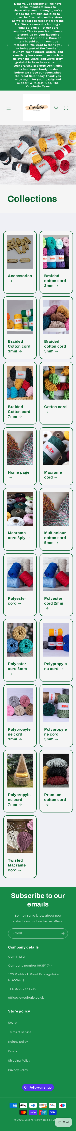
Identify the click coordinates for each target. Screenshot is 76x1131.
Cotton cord (55, 407)
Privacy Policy (18, 1070)
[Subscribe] (63, 933)
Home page (19, 472)
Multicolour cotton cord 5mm (55, 538)
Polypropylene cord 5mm (55, 734)
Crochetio (31, 1120)
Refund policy (18, 1041)
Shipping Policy (19, 1060)
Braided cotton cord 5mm (55, 346)
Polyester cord (17, 600)
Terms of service (19, 1032)
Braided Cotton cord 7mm (19, 412)
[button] (8, 107)
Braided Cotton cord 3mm (19, 346)
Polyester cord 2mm (53, 600)
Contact (14, 1051)
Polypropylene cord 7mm (19, 800)
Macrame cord (53, 474)
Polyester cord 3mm (17, 666)
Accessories (20, 276)
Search (13, 1022)
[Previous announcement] (7, 45)
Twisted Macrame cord (17, 865)
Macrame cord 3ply (17, 535)
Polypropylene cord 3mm (19, 734)
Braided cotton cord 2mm (55, 281)
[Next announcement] (68, 45)
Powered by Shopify (49, 1120)
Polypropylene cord (55, 666)
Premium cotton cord (55, 797)
